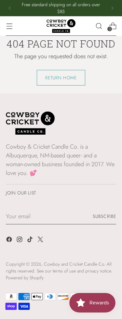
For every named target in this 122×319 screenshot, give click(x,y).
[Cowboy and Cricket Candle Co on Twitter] (41, 240)
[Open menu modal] (9, 26)
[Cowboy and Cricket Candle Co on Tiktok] (30, 240)
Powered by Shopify (25, 277)
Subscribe (104, 216)
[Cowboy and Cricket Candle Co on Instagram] (20, 240)
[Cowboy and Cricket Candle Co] (61, 26)
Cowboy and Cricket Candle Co (74, 264)
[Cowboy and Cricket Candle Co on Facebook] (10, 240)
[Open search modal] (98, 26)
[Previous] (10, 8)
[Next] (112, 8)
